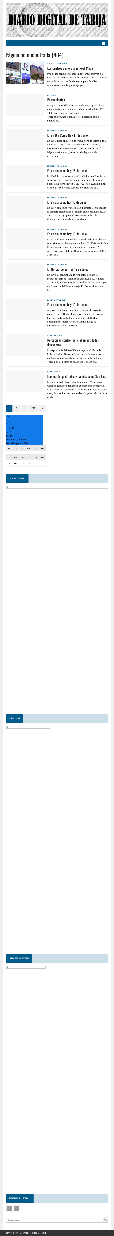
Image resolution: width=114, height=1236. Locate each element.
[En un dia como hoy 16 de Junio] (25, 184)
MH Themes (42, 1233)
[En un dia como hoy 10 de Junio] (25, 318)
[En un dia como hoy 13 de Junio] (25, 247)
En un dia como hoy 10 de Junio (67, 304)
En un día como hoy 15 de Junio (67, 202)
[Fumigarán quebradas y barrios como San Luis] (25, 390)
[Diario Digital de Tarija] (57, 20)
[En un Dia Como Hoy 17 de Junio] (25, 149)
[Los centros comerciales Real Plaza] (25, 82)
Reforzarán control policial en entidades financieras (73, 342)
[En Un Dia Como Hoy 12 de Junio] (25, 283)
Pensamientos (56, 99)
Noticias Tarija (54, 335)
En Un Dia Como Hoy (57, 131)
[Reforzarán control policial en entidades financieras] (25, 353)
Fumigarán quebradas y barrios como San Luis (76, 376)
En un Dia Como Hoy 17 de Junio (67, 135)
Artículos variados (57, 63)
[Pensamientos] (25, 113)
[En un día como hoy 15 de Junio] (25, 216)
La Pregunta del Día (57, 300)
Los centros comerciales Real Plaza (70, 68)
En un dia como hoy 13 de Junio (67, 233)
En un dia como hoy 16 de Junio (67, 170)
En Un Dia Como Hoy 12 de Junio (67, 269)
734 (33, 408)
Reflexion (52, 95)
